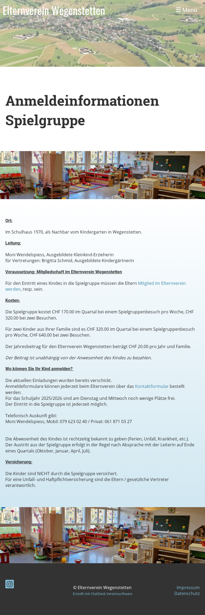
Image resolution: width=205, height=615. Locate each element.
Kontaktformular (152, 386)
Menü (189, 10)
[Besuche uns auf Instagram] (9, 585)
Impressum (188, 587)
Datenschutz (187, 593)
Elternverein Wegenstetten (54, 10)
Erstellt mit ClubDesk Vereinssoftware (102, 593)
